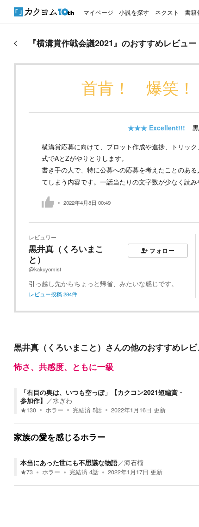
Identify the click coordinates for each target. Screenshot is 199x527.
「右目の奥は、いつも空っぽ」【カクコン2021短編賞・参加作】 (102, 396)
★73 (26, 472)
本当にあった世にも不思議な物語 (69, 462)
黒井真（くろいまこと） (66, 254)
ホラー (54, 410)
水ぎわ (62, 400)
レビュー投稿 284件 (53, 294)
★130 (28, 410)
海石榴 (133, 462)
